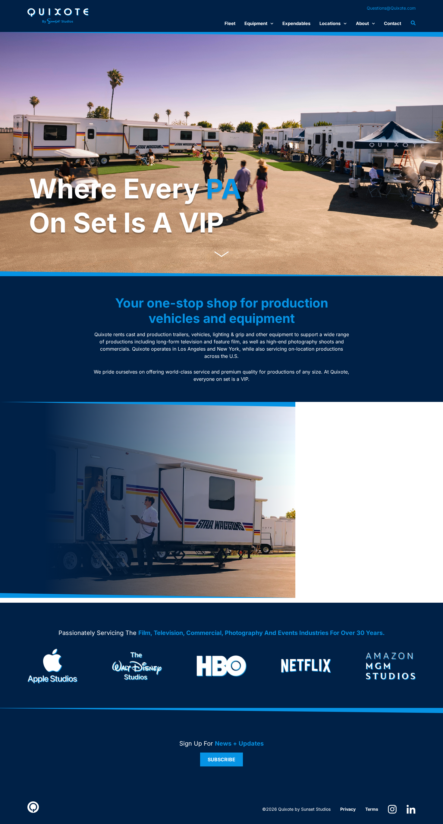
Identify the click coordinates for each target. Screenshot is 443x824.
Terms (371, 809)
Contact (392, 23)
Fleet (230, 23)
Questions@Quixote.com (391, 8)
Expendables (296, 23)
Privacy (348, 809)
